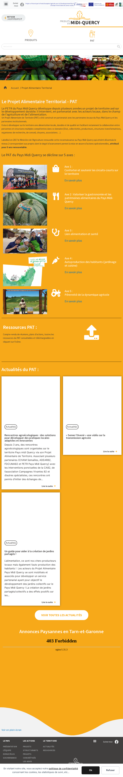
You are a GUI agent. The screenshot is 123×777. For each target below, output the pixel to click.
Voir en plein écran (11, 729)
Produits (31, 40)
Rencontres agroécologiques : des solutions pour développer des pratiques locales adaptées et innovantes (30, 437)
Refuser (110, 770)
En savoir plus (73, 180)
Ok (90, 770)
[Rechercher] (118, 46)
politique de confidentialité (63, 768)
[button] (5, 3)
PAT (92, 40)
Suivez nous (15, 4)
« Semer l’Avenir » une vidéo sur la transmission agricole (85, 436)
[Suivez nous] (22, 4)
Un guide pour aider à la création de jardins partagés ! (29, 552)
